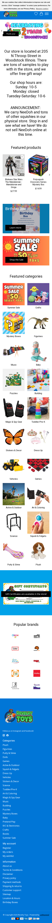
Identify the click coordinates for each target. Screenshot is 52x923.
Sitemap (7, 894)
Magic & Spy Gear (13, 422)
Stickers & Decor (14, 450)
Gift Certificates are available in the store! (26, 594)
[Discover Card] (30, 919)
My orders (8, 851)
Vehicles (14, 479)
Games (38, 479)
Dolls (5, 757)
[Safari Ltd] (15, 673)
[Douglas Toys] (15, 649)
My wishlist (8, 856)
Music (14, 365)
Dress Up (38, 450)
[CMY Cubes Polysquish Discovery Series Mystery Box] (38, 165)
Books (6, 833)
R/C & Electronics (11, 825)
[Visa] (21, 919)
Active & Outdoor (14, 507)
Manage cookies (42, 9)
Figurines (38, 336)
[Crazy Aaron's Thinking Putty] (37, 636)
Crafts (38, 307)
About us (7, 865)
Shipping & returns (12, 886)
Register (7, 847)
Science (13, 536)
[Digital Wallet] (36, 919)
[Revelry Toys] (11, 14)
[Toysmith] (37, 686)
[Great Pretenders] (15, 661)
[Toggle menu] (46, 13)
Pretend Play (9, 821)
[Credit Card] (13, 919)
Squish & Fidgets (38, 536)
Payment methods (12, 882)
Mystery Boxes (14, 336)
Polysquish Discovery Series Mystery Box (38, 182)
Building (38, 393)
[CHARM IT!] (15, 636)
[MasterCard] (17, 919)
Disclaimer (8, 874)
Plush (38, 564)
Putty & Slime (13, 564)
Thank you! (10, 34)
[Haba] (37, 661)
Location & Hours (11, 898)
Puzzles (14, 393)
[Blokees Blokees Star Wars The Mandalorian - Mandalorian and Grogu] (14, 165)
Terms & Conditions (13, 870)
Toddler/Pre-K (38, 422)
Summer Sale (13, 307)
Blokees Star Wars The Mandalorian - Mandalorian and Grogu (13, 183)
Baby (38, 365)
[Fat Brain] (37, 649)
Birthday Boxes (10, 902)
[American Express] (26, 919)
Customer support (12, 890)
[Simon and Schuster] (15, 686)
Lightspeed (44, 915)
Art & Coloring (38, 507)
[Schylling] (37, 673)
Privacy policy (9, 878)
